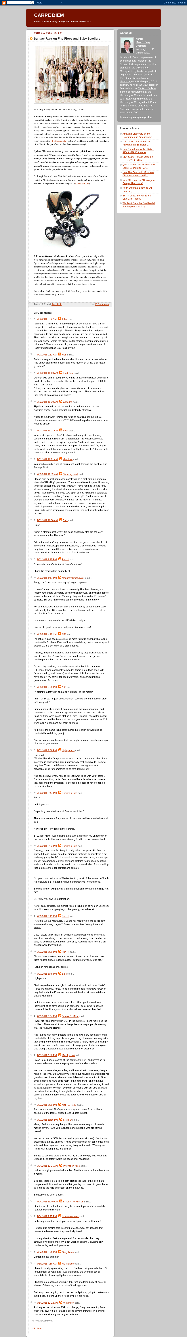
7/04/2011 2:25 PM (47, 1216)
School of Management (132, 64)
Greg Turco (68, 1252)
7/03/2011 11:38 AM (47, 520)
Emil (65, 520)
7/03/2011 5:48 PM (47, 974)
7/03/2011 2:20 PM (47, 687)
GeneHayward (70, 474)
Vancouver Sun (82, 183)
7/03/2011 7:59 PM (47, 1105)
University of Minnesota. (133, 95)
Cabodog (67, 402)
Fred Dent (68, 373)
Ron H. (65, 559)
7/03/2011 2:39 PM (47, 750)
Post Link (56, 304)
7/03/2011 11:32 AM (47, 474)
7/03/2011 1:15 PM (47, 559)
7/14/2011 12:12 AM (47, 1303)
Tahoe (65, 319)
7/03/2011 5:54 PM (47, 1016)
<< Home (37, 1328)
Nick (64, 354)
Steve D (67, 1120)
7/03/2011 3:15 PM (47, 916)
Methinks (67, 459)
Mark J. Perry (69, 1105)
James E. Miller (70, 1016)
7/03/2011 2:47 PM (47, 793)
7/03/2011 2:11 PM (47, 634)
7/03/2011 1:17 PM (47, 578)
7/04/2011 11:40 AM (47, 1201)
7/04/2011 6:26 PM (47, 1252)
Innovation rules (71, 1166)
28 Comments (102, 304)
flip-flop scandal (58, 140)
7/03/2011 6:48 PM (47, 1055)
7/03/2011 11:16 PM (47, 1120)
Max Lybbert (68, 1055)
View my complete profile (137, 117)
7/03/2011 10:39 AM (47, 402)
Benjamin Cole (69, 793)
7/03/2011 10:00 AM (47, 373)
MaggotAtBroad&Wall (73, 578)
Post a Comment (44, 1320)
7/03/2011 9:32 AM (47, 319)
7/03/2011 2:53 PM (47, 846)
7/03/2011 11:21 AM (47, 459)
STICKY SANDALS (73, 1201)
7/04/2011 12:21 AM (47, 1166)
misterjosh (68, 1303)
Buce (65, 430)
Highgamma (68, 750)
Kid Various (68, 1264)
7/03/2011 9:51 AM (47, 354)
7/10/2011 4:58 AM (47, 1264)
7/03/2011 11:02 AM (47, 430)
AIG (64, 634)
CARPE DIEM (49, 15)
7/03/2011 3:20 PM (47, 952)
